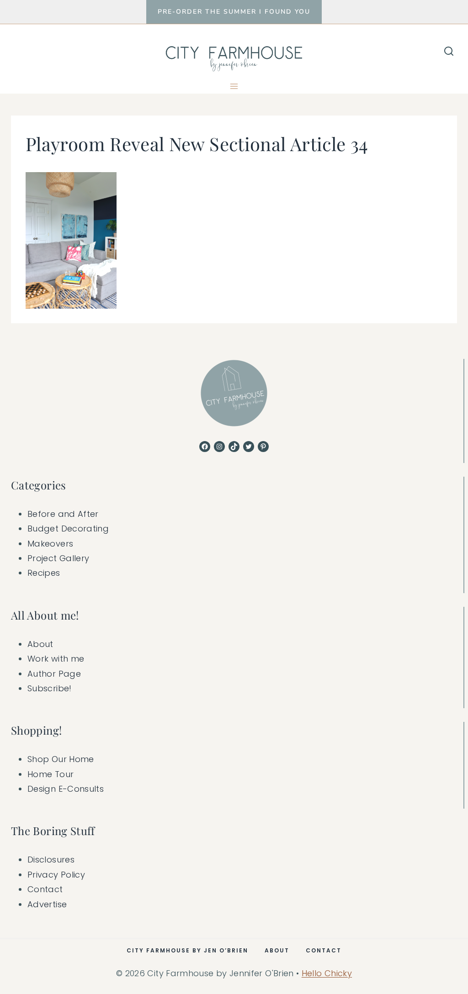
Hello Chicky (327, 973)
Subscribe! (49, 688)
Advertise (47, 904)
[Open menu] (234, 86)
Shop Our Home (60, 759)
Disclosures (50, 859)
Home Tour (50, 774)
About (40, 644)
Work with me (55, 658)
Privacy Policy (56, 874)
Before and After (63, 514)
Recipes (43, 573)
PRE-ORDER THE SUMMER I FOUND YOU (234, 11)
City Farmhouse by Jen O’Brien (187, 950)
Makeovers (50, 543)
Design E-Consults (65, 788)
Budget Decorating (68, 528)
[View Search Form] (449, 51)
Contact (45, 889)
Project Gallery (58, 558)
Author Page (54, 673)
